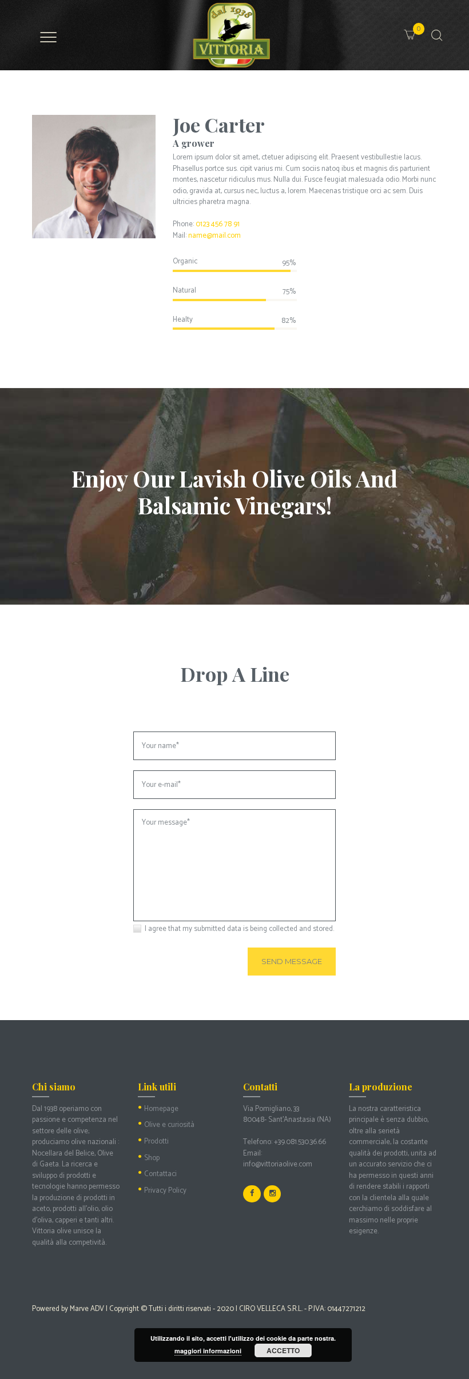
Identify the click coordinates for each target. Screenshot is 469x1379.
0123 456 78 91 (218, 224)
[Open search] (435, 36)
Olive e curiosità (169, 1125)
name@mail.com (214, 236)
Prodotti (156, 1142)
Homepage (161, 1109)
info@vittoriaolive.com (277, 1164)
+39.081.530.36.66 (300, 1142)
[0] (422, 28)
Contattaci (160, 1174)
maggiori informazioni (207, 1350)
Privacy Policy (165, 1191)
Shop (152, 1158)
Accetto (283, 1350)
